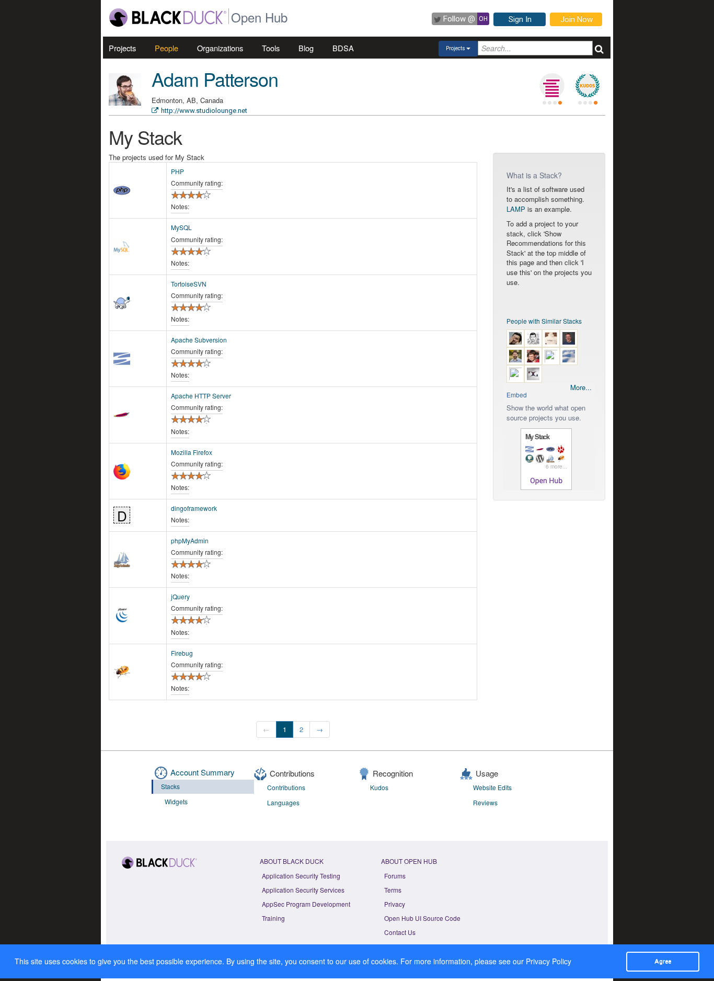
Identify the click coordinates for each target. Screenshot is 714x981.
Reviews (485, 802)
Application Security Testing (301, 875)
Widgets (176, 801)
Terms (392, 889)
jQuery (180, 596)
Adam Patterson (215, 78)
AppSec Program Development (306, 903)
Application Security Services (303, 889)
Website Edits (492, 787)
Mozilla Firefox (191, 452)
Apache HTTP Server (201, 395)
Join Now (576, 19)
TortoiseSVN (188, 283)
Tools (271, 47)
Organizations (220, 47)
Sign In (520, 19)
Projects (122, 47)
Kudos (379, 787)
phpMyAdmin (190, 540)
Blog (306, 47)
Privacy (394, 903)
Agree (662, 961)
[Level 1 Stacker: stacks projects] (552, 85)
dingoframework (194, 508)
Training (273, 918)
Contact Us (400, 932)
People (166, 47)
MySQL (181, 227)
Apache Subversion (199, 339)
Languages (283, 802)
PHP (177, 171)
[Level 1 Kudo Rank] (587, 85)
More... (581, 387)
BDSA (343, 47)
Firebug (182, 652)
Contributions (286, 787)
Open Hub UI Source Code (422, 918)
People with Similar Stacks (544, 320)
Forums (395, 875)
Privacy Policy (548, 961)
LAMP (515, 209)
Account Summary (202, 772)
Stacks (170, 786)
